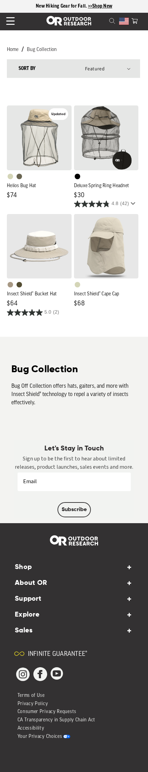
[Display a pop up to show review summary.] (134, 205)
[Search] (104, 20)
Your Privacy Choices (40, 736)
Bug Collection (42, 49)
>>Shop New (100, 6)
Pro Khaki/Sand (10, 284)
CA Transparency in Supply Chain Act (57, 720)
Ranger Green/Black (19, 284)
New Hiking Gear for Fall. (62, 6)
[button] (134, 20)
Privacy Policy (33, 704)
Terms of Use (31, 695)
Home (13, 49)
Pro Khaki (10, 176)
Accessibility (31, 728)
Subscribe (74, 509)
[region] (74, 6)
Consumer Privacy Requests (47, 711)
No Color (77, 176)
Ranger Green (19, 176)
